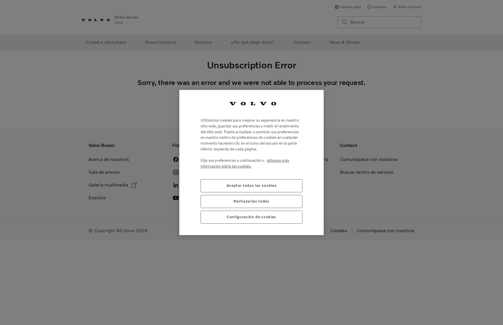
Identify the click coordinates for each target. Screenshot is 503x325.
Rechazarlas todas (251, 201)
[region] (251, 162)
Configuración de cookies (251, 217)
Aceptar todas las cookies (251, 185)
